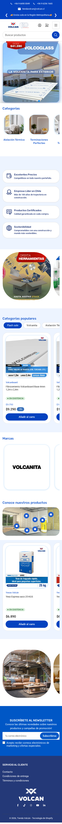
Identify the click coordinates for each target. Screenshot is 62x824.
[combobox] (31, 35)
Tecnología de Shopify (42, 818)
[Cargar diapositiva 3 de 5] (31, 101)
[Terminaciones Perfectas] (39, 124)
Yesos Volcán (12, 592)
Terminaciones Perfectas (39, 141)
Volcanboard (12, 382)
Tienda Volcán (23, 818)
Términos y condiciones (15, 780)
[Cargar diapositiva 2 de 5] (27, 101)
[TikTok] (24, 805)
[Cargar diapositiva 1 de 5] (23, 101)
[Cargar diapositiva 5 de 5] (39, 101)
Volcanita (32, 325)
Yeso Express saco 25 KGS (19, 596)
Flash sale (12, 325)
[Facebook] (18, 805)
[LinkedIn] (44, 805)
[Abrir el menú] (56, 25)
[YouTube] (38, 805)
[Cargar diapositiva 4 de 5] (35, 101)
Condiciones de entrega (15, 776)
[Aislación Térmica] (14, 124)
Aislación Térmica (14, 139)
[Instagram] (31, 805)
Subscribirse (49, 735)
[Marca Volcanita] (26, 467)
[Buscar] (55, 35)
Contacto (7, 771)
